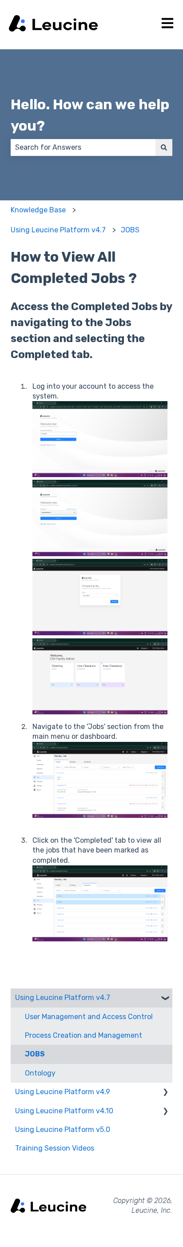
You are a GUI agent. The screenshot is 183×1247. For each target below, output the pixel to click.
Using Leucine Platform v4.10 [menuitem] (64, 1111)
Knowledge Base (38, 210)
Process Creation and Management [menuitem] (83, 1035)
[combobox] (83, 147)
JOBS (130, 230)
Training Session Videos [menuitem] (54, 1148)
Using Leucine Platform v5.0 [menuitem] (62, 1129)
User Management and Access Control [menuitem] (89, 1016)
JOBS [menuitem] (35, 1054)
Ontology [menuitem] (40, 1073)
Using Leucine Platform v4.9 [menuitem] (62, 1092)
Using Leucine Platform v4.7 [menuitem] (62, 997)
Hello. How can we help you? (90, 115)
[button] (165, 998)
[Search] (163, 147)
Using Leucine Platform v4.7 (58, 230)
